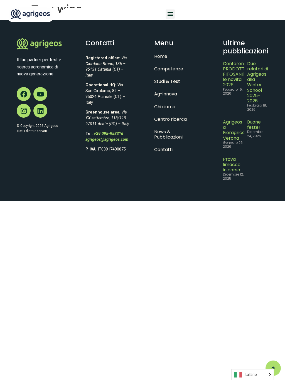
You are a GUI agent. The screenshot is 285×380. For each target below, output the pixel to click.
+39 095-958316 (108, 133)
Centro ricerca (170, 119)
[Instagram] (24, 111)
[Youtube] (40, 94)
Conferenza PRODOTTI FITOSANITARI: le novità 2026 (238, 74)
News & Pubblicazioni (168, 134)
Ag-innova (165, 94)
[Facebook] (24, 94)
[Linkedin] (40, 111)
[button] (170, 14)
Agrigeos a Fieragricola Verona (236, 130)
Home (160, 56)
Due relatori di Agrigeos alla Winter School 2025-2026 (257, 82)
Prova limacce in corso (231, 164)
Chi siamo (164, 106)
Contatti (163, 149)
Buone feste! (254, 124)
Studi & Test (167, 81)
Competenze (168, 69)
